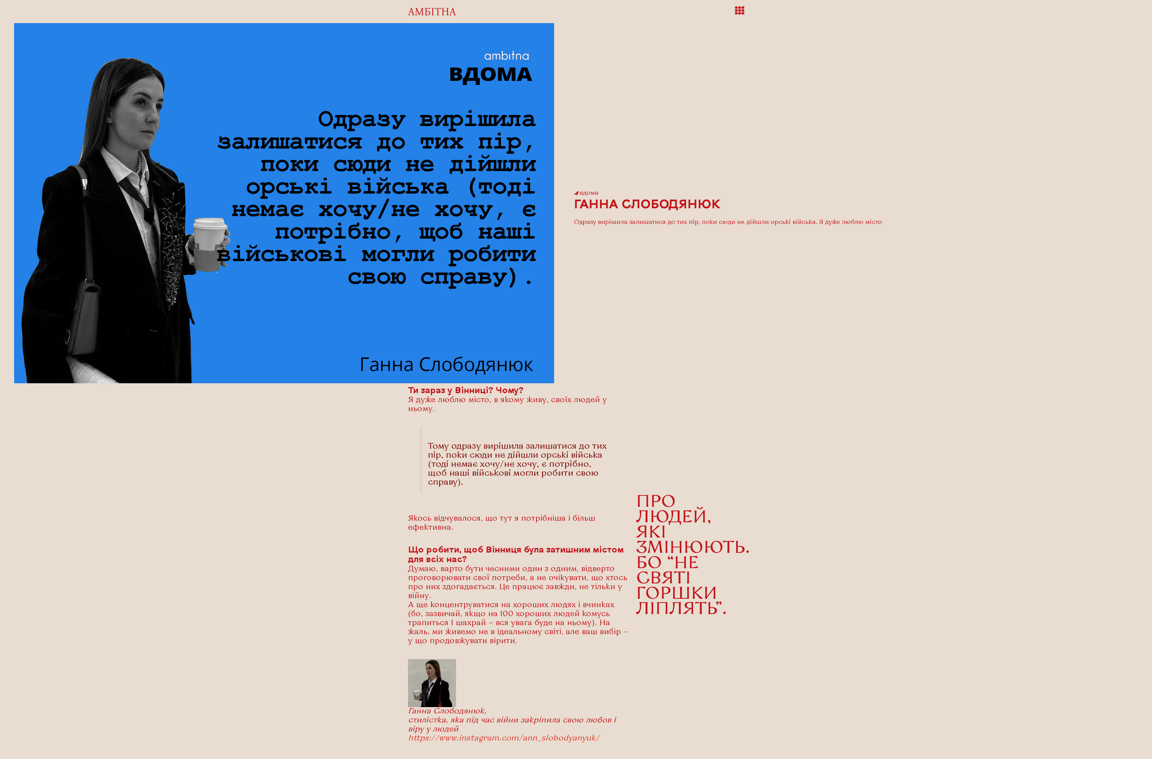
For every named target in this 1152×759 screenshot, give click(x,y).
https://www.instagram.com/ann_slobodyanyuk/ (503, 738)
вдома (589, 193)
